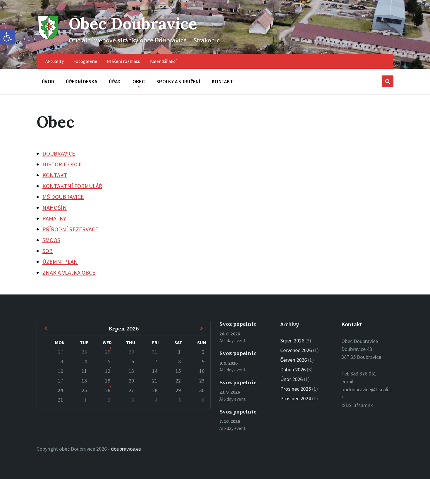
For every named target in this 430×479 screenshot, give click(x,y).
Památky (54, 218)
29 (107, 351)
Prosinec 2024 (295, 398)
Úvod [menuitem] (48, 81)
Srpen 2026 (292, 340)
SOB (47, 250)
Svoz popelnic (238, 324)
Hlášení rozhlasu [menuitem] (123, 61)
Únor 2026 (291, 379)
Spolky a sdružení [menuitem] (178, 81)
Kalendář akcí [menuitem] (163, 61)
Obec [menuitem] (139, 81)
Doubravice (58, 153)
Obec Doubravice (133, 23)
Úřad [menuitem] (115, 81)
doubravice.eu (126, 448)
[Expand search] (387, 81)
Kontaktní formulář (72, 185)
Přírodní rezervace (70, 229)
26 (107, 390)
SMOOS (51, 240)
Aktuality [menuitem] (54, 61)
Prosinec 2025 (295, 388)
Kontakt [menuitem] (222, 81)
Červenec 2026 (296, 350)
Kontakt (54, 175)
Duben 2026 (293, 369)
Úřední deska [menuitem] (81, 81)
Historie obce (62, 164)
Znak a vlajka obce (68, 272)
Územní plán (60, 261)
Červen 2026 (293, 359)
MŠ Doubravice (63, 196)
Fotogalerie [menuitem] (85, 61)
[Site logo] (48, 38)
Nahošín (54, 207)
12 (107, 371)
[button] (7, 36)
